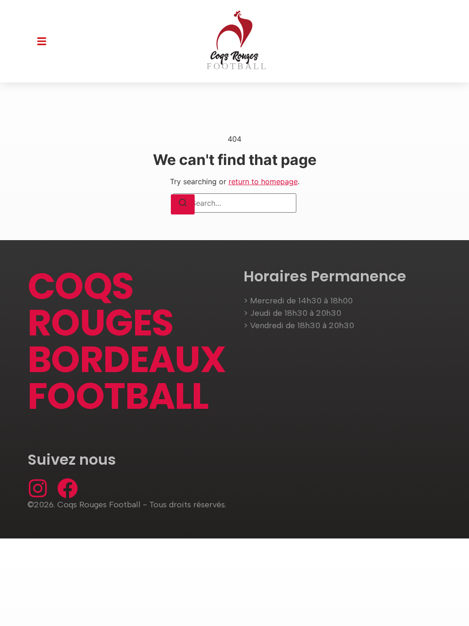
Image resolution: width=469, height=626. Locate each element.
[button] (42, 41)
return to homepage (263, 181)
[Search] (183, 204)
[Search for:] (234, 203)
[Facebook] (67, 488)
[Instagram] (37, 488)
